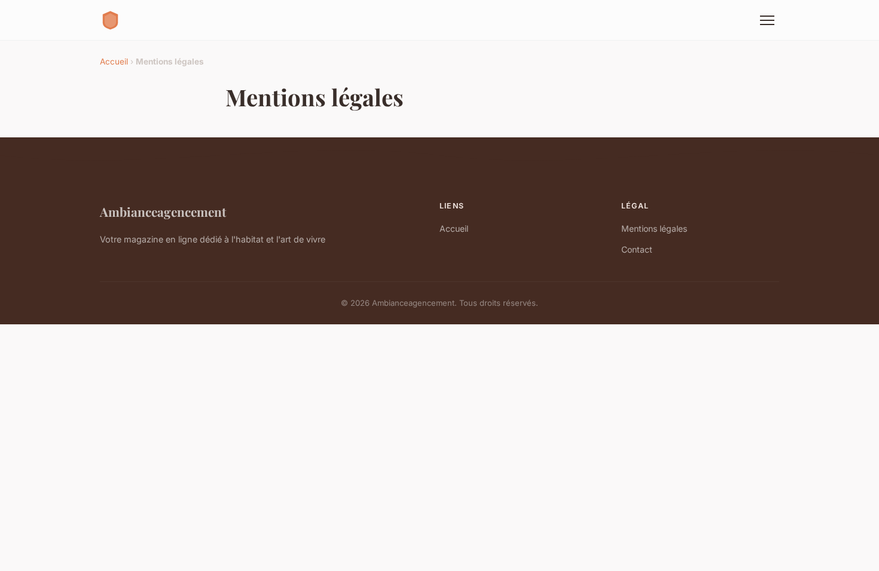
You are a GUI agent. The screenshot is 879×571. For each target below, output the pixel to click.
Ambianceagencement (163, 211)
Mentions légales (654, 228)
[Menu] (767, 20)
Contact (636, 249)
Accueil (114, 61)
